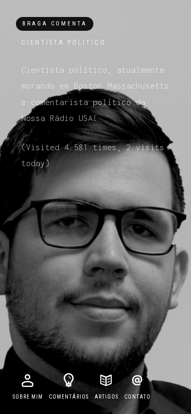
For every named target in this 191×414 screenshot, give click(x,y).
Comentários (69, 397)
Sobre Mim (28, 397)
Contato (137, 397)
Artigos (106, 397)
